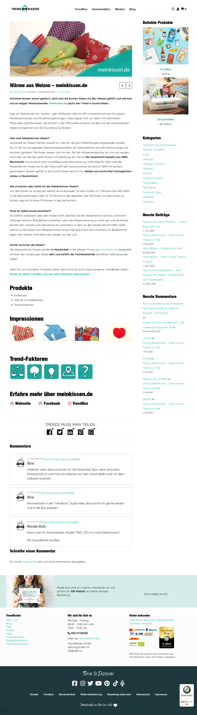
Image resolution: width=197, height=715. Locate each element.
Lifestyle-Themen (153, 163)
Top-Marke (149, 187)
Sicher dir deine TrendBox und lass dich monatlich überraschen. (50, 274)
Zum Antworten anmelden (62, 459)
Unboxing (148, 196)
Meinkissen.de (58, 103)
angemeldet (29, 561)
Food (146, 154)
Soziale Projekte (153, 178)
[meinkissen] (23, 333)
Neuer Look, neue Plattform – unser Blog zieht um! (164, 224)
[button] (173, 9)
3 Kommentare (64, 91)
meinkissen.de (108, 249)
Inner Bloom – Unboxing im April (162, 248)
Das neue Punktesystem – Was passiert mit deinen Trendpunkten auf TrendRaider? (163, 275)
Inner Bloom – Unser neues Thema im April (164, 259)
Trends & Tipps (152, 192)
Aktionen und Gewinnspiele (159, 145)
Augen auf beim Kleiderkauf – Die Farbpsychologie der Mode (163, 325)
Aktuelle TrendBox (154, 149)
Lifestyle (15, 91)
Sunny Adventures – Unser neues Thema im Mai (163, 237)
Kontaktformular (89, 638)
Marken (23, 91)
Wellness (148, 201)
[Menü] (192, 686)
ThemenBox (150, 182)
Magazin (148, 168)
